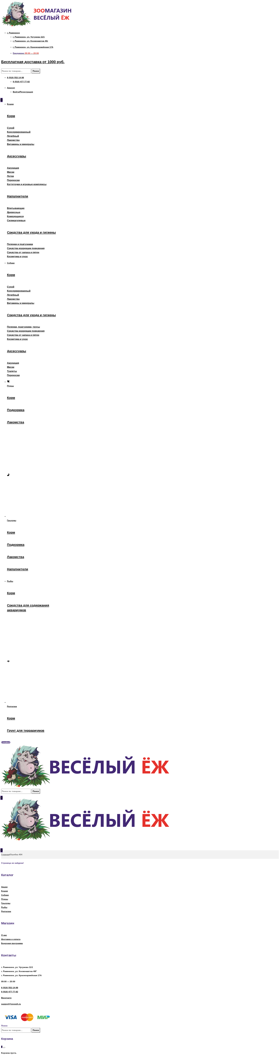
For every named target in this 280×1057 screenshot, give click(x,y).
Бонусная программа (12, 943)
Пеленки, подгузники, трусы (23, 327)
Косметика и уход (17, 256)
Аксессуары (16, 156)
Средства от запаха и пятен (23, 252)
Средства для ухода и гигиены (31, 232)
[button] (5, 742)
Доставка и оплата (10, 939)
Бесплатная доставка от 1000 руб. (32, 62)
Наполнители (17, 196)
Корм (11, 116)
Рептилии (6, 911)
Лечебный (13, 136)
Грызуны (5, 903)
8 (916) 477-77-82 (9, 992)
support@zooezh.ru (11, 1004)
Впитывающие (15, 208)
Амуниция (13, 168)
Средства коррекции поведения (25, 248)
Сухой (10, 128)
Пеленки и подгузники (20, 244)
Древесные (13, 212)
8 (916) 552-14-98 (9, 987)
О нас (4, 935)
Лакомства (13, 140)
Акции (4, 887)
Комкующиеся (15, 216)
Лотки (10, 176)
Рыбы (4, 907)
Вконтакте (6, 998)
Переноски (13, 180)
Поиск (36, 71)
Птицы (4, 899)
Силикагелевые (16, 220)
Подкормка (15, 410)
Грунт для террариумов (25, 730)
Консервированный (18, 132)
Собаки (5, 895)
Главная (5, 854)
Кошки (4, 891)
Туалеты (12, 371)
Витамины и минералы (20, 144)
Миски (10, 172)
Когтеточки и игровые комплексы (27, 184)
